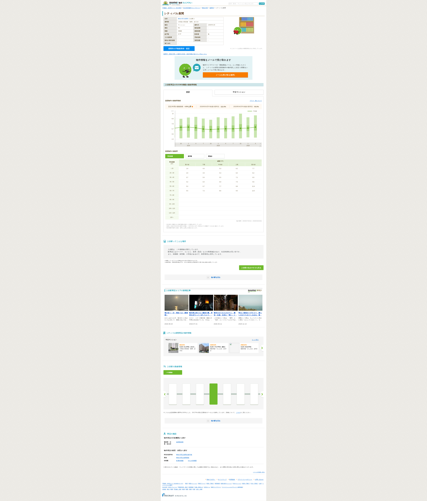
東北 (168, 489)
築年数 (190, 156)
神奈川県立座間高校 (182, 457)
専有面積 (170, 156)
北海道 (164, 489)
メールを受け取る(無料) (225, 75)
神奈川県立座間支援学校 (184, 454)
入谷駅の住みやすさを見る (251, 268)
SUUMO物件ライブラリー (191, 8)
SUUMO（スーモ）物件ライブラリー (177, 3)
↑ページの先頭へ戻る (259, 472)
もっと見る (255, 340)
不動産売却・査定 (183, 487)
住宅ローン (207, 487)
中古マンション (237, 483)
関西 (187, 489)
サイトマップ (222, 479)
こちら (238, 412)
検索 (262, 3)
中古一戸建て (254, 483)
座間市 (212, 8)
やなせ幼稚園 (192, 460)
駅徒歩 (210, 156)
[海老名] (200, 394)
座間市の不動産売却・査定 (179, 48)
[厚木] (186, 394)
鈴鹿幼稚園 (179, 460)
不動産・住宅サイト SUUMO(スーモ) (172, 483)
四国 (190, 489)
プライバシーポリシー (245, 479)
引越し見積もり (198, 487)
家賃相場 (217, 483)
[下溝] (241, 394)
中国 (194, 489)
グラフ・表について (256, 101)
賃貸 (186, 483)
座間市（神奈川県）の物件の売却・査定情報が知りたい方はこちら (185, 54)
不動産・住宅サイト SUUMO (171, 8)
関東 (171, 489)
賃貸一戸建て (210, 483)
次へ (262, 394)
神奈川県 (205, 8)
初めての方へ (211, 479)
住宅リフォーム (172, 487)
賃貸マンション (193, 483)
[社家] (173, 394)
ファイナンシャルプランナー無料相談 (232, 487)
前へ (165, 394)
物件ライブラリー (216, 487)
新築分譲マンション (226, 483)
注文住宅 (164, 487)
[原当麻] (254, 394)
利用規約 (232, 479)
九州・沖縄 (199, 489)
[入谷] (213, 394)
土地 (260, 483)
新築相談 (191, 487)
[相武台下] (227, 394)
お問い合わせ (259, 479)
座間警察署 (179, 442)
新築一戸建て (246, 483)
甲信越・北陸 (177, 489)
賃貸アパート (201, 483)
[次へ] (262, 348)
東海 (183, 489)
